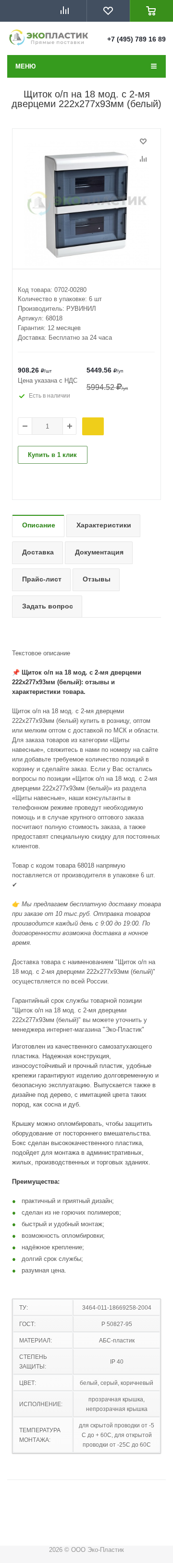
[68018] (86, 203)
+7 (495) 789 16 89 (136, 39)
